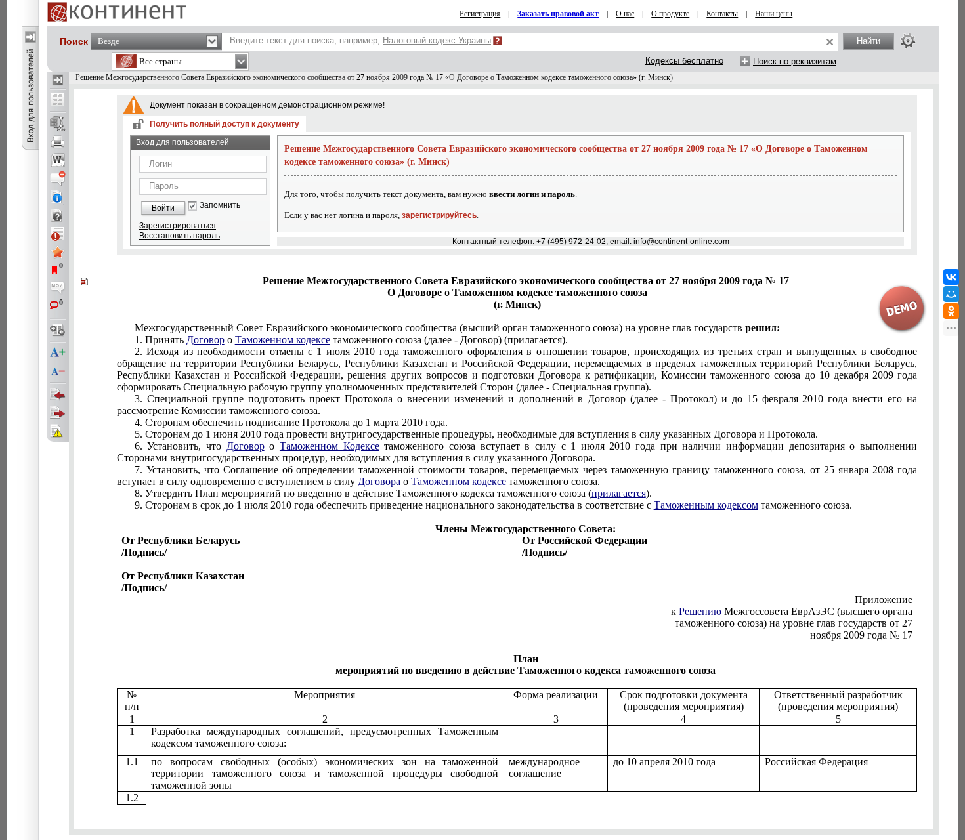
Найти (868, 41)
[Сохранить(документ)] (58, 123)
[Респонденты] (58, 413)
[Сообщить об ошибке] (58, 431)
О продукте (670, 13)
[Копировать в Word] (58, 160)
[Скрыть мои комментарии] (58, 289)
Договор (205, 339)
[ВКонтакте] (951, 277)
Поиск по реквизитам (794, 61)
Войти (163, 208)
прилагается (618, 493)
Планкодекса (393, 493)
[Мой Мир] (951, 294)
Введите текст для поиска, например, (360, 40)
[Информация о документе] (58, 197)
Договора (379, 481)
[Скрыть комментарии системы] (58, 178)
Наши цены (773, 13)
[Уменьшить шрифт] (58, 371)
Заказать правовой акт (558, 13)
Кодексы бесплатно (684, 61)
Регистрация (480, 13)
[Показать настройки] (908, 41)
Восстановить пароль (179, 235)
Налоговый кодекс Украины (437, 40)
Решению (700, 611)
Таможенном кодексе (282, 339)
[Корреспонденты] (58, 394)
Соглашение (517, 475)
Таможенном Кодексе (329, 446)
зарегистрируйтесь (439, 215)
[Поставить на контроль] (58, 234)
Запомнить (220, 205)
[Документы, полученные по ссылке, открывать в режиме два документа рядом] (58, 100)
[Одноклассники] (951, 311)
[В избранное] (58, 252)
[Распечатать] (58, 142)
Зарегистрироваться (177, 225)
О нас (625, 13)
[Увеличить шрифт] (58, 353)
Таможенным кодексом (706, 505)
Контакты (722, 13)
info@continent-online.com (681, 241)
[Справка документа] (58, 215)
